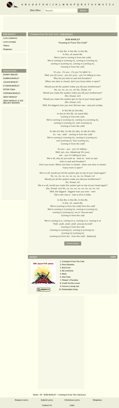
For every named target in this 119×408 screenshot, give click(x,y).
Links (72, 405)
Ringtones (7, 49)
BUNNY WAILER (10, 75)
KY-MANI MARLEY (11, 86)
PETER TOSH (9, 89)
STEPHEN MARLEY (11, 93)
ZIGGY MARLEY (10, 97)
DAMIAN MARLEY (11, 78)
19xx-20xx (35, 10)
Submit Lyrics (47, 400)
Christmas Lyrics (72, 400)
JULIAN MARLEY (10, 82)
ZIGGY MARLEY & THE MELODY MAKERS (13, 102)
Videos (6, 46)
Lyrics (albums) (10, 38)
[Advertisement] (59, 23)
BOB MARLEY (66, 34)
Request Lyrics (21, 400)
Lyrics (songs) (9, 42)
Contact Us (47, 405)
